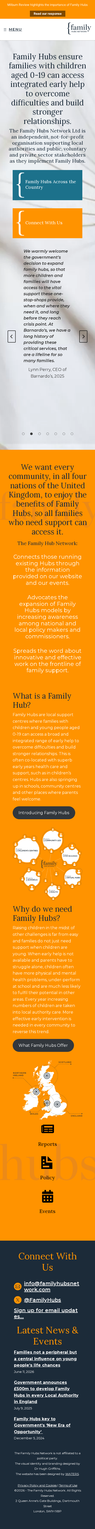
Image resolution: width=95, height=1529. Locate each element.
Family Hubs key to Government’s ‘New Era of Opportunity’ (42, 1425)
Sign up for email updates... (46, 1313)
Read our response (48, 13)
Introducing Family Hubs (43, 812)
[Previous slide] (12, 336)
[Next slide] (83, 336)
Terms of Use (68, 1485)
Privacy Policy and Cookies (37, 1485)
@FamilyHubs (42, 1300)
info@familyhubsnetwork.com (51, 1286)
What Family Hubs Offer (43, 1045)
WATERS (72, 1474)
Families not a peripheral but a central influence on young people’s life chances (45, 1359)
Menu (15, 29)
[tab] (23, 434)
